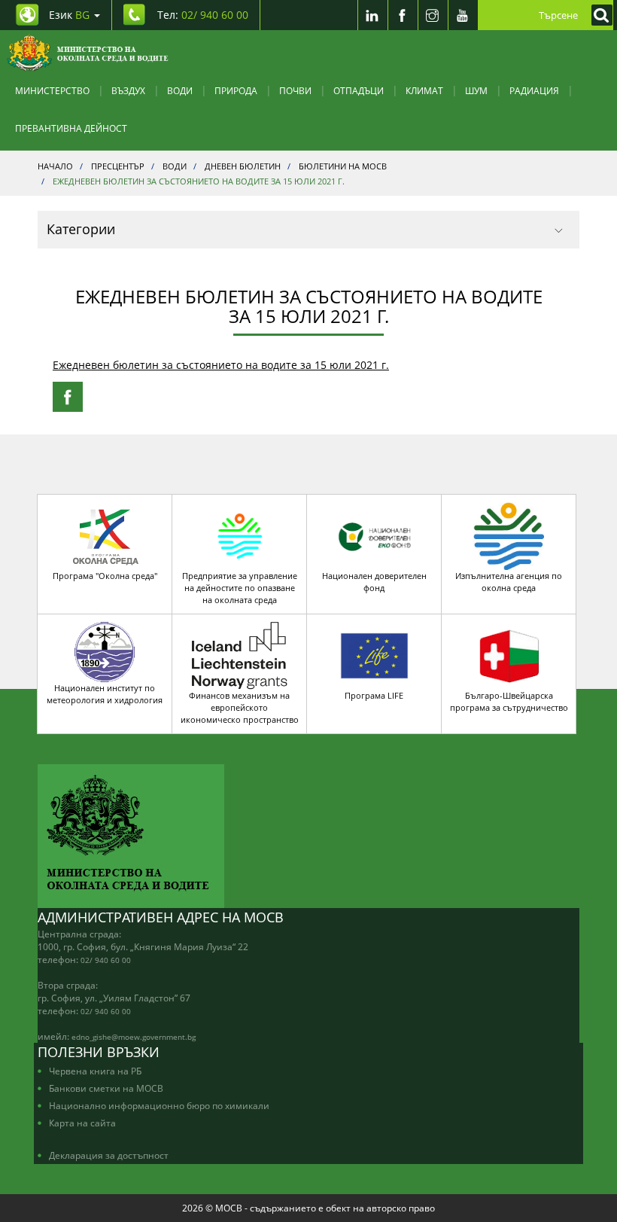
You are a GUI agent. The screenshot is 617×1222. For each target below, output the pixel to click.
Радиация (534, 90)
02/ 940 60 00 (106, 960)
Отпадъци (358, 90)
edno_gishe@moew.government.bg (133, 1037)
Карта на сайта (82, 1123)
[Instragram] (433, 15)
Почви (295, 90)
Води (180, 90)
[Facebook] (403, 15)
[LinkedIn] (372, 15)
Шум (476, 90)
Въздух (128, 90)
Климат (424, 90)
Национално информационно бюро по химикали (159, 1105)
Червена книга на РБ (95, 1071)
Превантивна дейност (71, 128)
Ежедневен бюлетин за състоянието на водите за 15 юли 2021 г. (221, 365)
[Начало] (87, 53)
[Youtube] (463, 15)
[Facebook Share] (68, 397)
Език (69, 15)
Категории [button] (81, 229)
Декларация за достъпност (109, 1155)
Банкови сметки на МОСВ (106, 1088)
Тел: (202, 15)
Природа (235, 90)
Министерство (52, 90)
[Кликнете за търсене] (598, 15)
